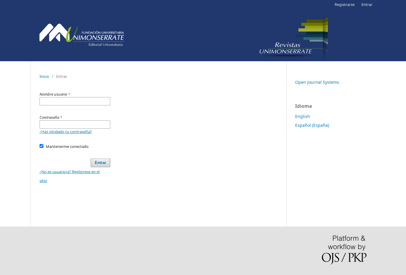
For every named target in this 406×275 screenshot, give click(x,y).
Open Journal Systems (317, 82)
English (302, 116)
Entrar (366, 4)
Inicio (44, 76)
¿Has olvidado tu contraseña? (66, 131)
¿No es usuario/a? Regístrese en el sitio (70, 176)
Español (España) (312, 125)
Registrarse (345, 4)
